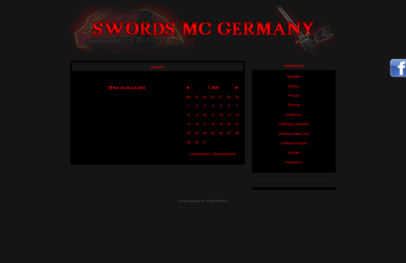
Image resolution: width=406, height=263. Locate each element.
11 (213, 114)
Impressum (294, 161)
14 (237, 114)
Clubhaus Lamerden (293, 123)
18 (213, 123)
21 (237, 123)
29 (189, 141)
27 (229, 132)
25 (213, 132)
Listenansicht (200, 153)
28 (237, 132)
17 (205, 123)
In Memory (293, 114)
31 (205, 141)
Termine (294, 104)
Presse (293, 95)
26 (221, 132)
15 (189, 123)
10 (205, 114)
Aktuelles (294, 76)
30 (197, 141)
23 (197, 132)
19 (221, 123)
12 (221, 114)
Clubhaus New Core (293, 133)
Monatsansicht (224, 153)
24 (205, 132)
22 (189, 132)
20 (229, 123)
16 (197, 123)
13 (229, 114)
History (293, 85)
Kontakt (294, 152)
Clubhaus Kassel (294, 142)
